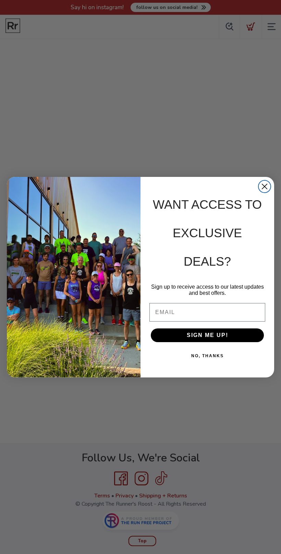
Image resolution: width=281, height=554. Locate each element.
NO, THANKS (207, 355)
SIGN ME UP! (207, 335)
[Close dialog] (264, 186)
